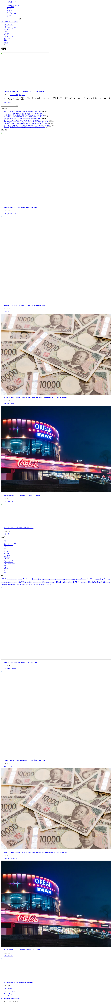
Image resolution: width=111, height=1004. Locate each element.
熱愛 (105, 582)
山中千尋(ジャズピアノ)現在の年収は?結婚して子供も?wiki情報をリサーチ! (26, 120)
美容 (5, 40)
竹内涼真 (5, 584)
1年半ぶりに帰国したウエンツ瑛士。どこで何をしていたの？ (25, 91)
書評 (85, 582)
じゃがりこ (46, 579)
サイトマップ (8, 995)
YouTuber (28, 579)
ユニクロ (14, 582)
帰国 (20, 95)
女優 (59, 582)
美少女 (35, 584)
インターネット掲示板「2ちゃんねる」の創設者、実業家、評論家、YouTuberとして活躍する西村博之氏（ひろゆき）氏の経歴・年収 (35, 397)
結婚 (24, 584)
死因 (90, 582)
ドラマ (104, 579)
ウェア (51, 579)
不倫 (20, 582)
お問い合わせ (8, 993)
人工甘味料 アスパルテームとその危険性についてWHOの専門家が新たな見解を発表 (24, 305)
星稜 (82, 582)
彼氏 (76, 581)
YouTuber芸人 (38, 579)
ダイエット (7, 35)
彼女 (70, 582)
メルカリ (8, 582)
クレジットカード (75, 579)
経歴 (19, 584)
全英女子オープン (37, 582)
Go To (20, 579)
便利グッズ (7, 38)
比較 (94, 582)
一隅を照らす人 (8, 25)
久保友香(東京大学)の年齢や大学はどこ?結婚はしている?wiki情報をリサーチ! (26, 122)
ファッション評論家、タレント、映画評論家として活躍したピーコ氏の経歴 (22, 495)
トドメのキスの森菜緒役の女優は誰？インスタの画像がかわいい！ (23, 116)
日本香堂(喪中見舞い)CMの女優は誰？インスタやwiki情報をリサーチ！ (24, 127)
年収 (65, 582)
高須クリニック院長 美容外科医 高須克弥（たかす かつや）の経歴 (20, 207)
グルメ (6, 31)
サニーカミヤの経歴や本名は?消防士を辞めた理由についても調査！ (23, 113)
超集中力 (42, 584)
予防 (25, 582)
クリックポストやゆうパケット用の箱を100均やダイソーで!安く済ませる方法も (27, 125)
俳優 (30, 582)
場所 (44, 582)
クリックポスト (8, 36)
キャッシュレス (65, 579)
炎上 (99, 582)
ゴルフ (97, 579)
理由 (23, 95)
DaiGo (9, 579)
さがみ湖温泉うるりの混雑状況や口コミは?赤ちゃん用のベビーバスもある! (26, 123)
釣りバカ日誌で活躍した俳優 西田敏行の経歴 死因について (18, 528)
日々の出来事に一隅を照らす (9, 22)
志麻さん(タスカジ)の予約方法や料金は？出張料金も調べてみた (22, 111)
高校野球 (48, 584)
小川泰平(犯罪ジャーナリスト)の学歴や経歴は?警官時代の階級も (23, 118)
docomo (14, 579)
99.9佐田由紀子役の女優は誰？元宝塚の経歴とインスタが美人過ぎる (24, 115)
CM (5, 26)
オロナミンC (56, 579)
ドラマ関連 (7, 29)
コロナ (90, 579)
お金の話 (6, 33)
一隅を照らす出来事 (10, 28)
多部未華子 (49, 582)
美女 (29, 584)
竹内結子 (12, 584)
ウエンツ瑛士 (14, 95)
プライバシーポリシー (10, 991)
